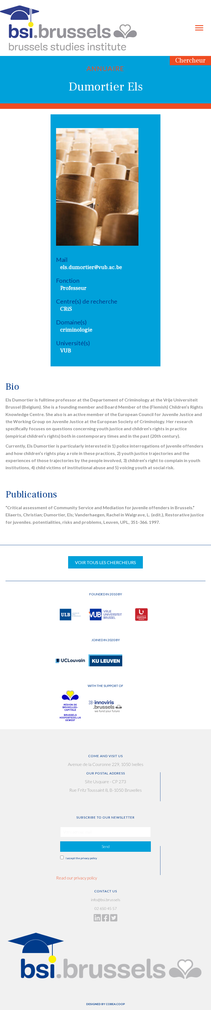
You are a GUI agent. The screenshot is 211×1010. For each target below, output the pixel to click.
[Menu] (199, 28)
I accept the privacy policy (81, 858)
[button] (105, 846)
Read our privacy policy (76, 877)
